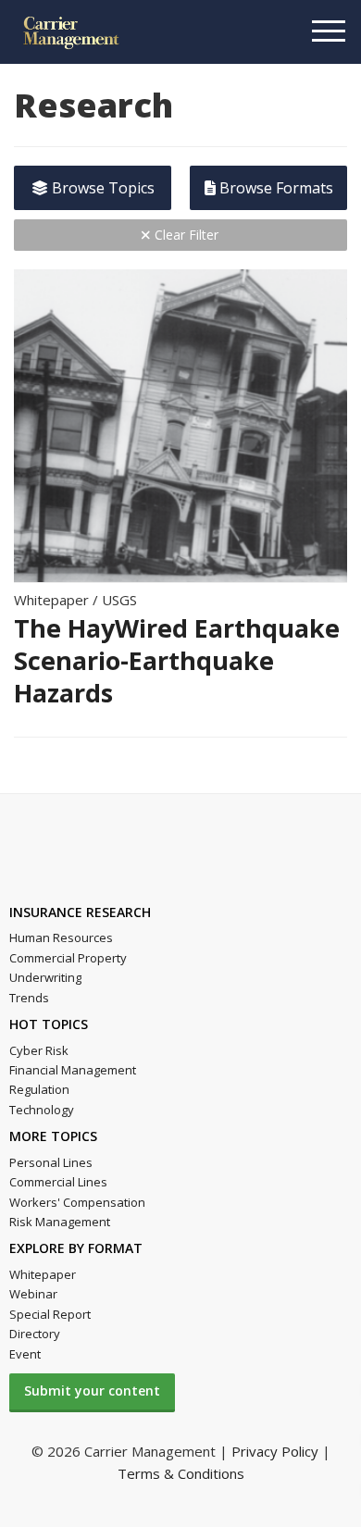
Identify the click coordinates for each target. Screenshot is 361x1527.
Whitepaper (42, 1274)
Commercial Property (68, 958)
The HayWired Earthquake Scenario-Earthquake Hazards (177, 660)
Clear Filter (184, 234)
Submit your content (92, 1390)
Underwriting (45, 977)
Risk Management (59, 1221)
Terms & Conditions (181, 1473)
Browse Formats (274, 188)
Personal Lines (51, 1162)
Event (25, 1354)
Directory (34, 1333)
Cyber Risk (38, 1050)
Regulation (39, 1089)
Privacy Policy (274, 1451)
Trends (29, 997)
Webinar (33, 1293)
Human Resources (61, 937)
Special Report (50, 1314)
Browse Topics (101, 188)
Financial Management (72, 1069)
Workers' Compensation (77, 1202)
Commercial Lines (58, 1181)
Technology (41, 1109)
